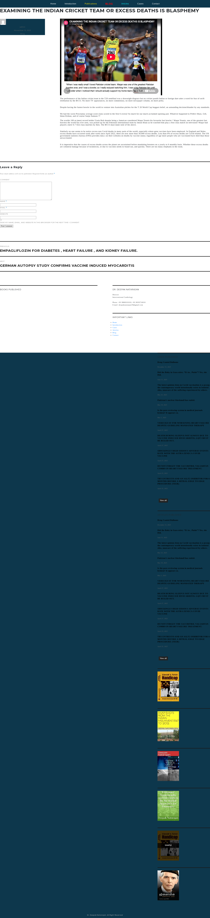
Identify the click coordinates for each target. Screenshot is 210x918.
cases (140, 4)
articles (125, 4)
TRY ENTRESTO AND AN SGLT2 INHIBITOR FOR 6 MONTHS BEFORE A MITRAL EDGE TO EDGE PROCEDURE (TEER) (184, 481)
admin (22, 27)
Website (4, 214)
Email (3, 208)
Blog (22, 34)
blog (109, 3)
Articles (116, 330)
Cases (115, 327)
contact (156, 4)
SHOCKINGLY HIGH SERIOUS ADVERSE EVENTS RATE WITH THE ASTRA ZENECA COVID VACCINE (183, 453)
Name (3, 201)
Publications (91, 4)
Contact (116, 335)
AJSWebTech (166, 915)
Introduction (70, 4)
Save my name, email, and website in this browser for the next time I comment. (40, 222)
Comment (4, 180)
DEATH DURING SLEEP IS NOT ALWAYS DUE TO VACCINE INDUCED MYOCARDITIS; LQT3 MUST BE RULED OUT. (183, 438)
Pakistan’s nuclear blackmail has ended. (176, 400)
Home (53, 4)
